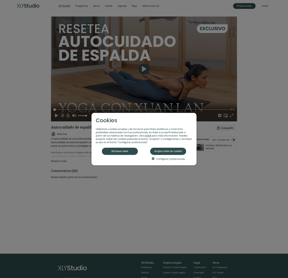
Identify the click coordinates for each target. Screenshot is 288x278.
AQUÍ (148, 135)
